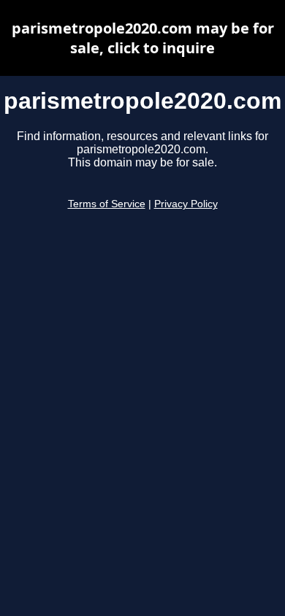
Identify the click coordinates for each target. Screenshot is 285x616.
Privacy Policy (186, 204)
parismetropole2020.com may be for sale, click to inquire (143, 38)
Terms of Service (106, 204)
